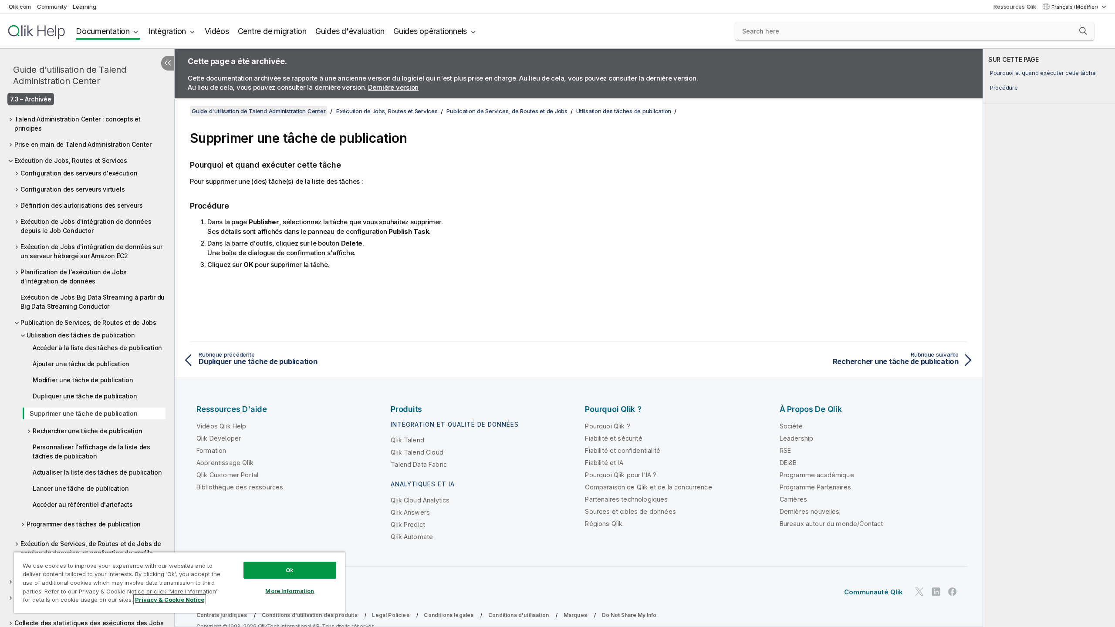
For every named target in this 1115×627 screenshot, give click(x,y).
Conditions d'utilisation (518, 615)
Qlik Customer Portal (227, 475)
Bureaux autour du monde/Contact (831, 523)
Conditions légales (448, 615)
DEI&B (788, 462)
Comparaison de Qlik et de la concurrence (648, 487)
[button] (1083, 31)
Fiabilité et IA (604, 462)
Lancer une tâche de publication (80, 488)
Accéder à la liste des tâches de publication (97, 347)
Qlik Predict (408, 524)
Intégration (167, 31)
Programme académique (817, 475)
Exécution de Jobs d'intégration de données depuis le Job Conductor (86, 226)
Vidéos (217, 31)
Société (791, 426)
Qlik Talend (407, 440)
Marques (575, 615)
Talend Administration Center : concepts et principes (77, 123)
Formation (211, 450)
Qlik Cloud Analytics (420, 500)
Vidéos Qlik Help (221, 426)
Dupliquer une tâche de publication (85, 396)
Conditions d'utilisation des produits (310, 615)
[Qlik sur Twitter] (919, 591)
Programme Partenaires (815, 487)
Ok (290, 569)
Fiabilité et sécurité (613, 438)
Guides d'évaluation (350, 31)
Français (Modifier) (1075, 7)
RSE (785, 450)
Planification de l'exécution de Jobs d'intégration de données (73, 276)
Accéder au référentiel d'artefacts (83, 504)
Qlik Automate (412, 536)
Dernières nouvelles (810, 511)
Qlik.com (20, 6)
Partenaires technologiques (626, 499)
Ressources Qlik (1014, 6)
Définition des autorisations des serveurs (81, 205)
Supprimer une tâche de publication (84, 413)
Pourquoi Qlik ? (607, 426)
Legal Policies (390, 615)
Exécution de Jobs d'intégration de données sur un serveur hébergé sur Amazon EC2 (91, 251)
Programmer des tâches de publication (84, 524)
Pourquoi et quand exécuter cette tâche (1043, 72)
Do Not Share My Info (629, 615)
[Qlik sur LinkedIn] (936, 591)
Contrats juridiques (221, 615)
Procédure (1004, 87)
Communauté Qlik (873, 592)
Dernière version (393, 87)
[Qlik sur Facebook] (952, 591)
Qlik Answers (410, 512)
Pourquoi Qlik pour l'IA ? (620, 475)
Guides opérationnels (430, 31)
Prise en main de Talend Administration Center (83, 144)
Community (52, 6)
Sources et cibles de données (630, 511)
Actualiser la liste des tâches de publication (97, 472)
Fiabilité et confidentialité (622, 450)
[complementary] (1049, 338)
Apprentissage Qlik (224, 462)
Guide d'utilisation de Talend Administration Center (69, 75)
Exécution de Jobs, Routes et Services (70, 160)
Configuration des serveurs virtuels (72, 189)
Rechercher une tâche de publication (87, 431)
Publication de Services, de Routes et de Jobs (88, 322)
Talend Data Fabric (419, 464)
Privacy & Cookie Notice (169, 599)
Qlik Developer (218, 438)
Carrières (793, 499)
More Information (289, 590)
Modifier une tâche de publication (83, 380)
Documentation (103, 31)
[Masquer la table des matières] (167, 63)
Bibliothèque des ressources (239, 487)
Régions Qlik (603, 523)
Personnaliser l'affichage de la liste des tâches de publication (91, 451)
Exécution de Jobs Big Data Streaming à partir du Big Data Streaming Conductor (92, 301)
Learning (84, 6)
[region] (179, 582)
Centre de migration (272, 31)
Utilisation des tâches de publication (81, 335)
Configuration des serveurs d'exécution (79, 173)
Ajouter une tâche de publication (81, 363)
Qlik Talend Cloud (417, 452)
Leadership (797, 438)
